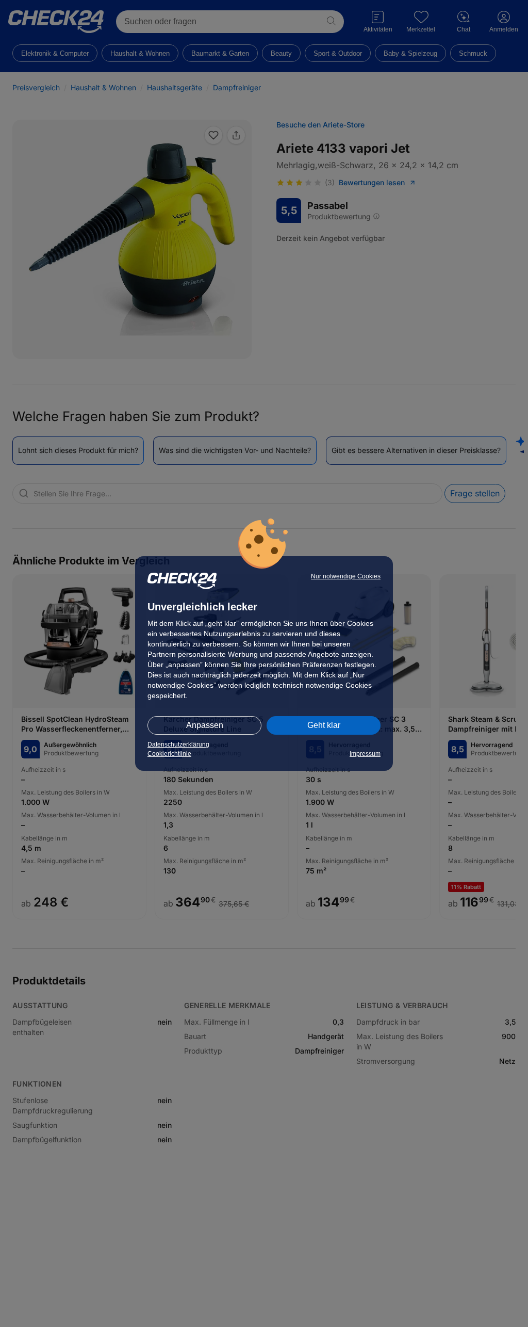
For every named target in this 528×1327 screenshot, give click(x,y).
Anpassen (204, 725)
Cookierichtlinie (169, 753)
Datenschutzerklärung (178, 744)
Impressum (365, 753)
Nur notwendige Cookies (346, 576)
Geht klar (323, 725)
